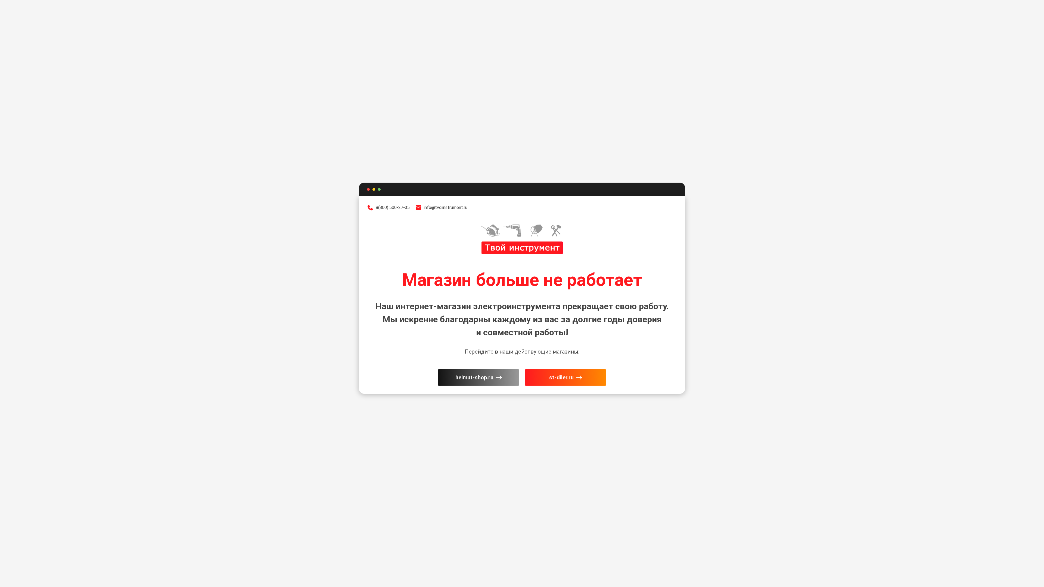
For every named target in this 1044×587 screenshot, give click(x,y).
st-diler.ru (561, 377)
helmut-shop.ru (474, 377)
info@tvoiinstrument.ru (445, 207)
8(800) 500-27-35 (393, 207)
